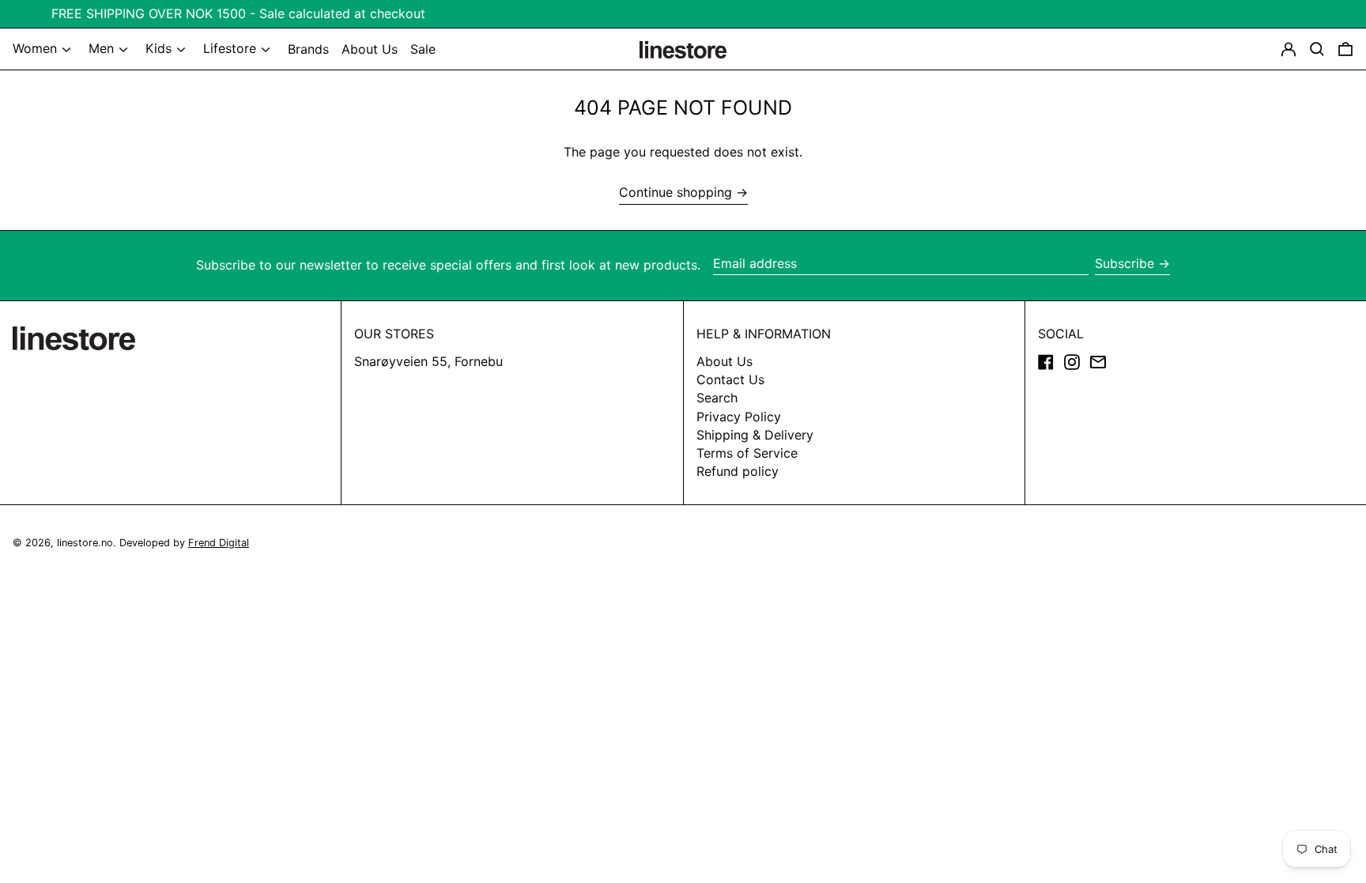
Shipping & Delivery (754, 435)
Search (717, 398)
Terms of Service (747, 453)
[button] (1345, 49)
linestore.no (85, 543)
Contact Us (730, 379)
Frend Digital (218, 543)
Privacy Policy (738, 417)
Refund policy (737, 471)
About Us (724, 361)
